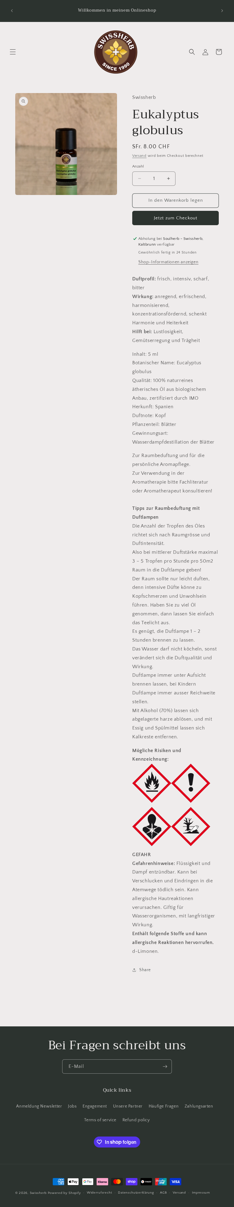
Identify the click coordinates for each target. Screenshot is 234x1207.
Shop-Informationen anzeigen (168, 262)
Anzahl (138, 166)
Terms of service (100, 1120)
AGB (163, 1192)
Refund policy (136, 1120)
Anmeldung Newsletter (39, 1106)
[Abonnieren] (165, 1066)
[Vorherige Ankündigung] (12, 10)
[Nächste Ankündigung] (222, 10)
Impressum (201, 1192)
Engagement (95, 1106)
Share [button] (145, 969)
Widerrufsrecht (99, 1192)
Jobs (72, 1106)
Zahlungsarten (199, 1106)
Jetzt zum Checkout (175, 218)
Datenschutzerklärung (136, 1192)
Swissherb (38, 1193)
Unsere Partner (128, 1106)
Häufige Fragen (164, 1106)
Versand (139, 156)
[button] (13, 52)
